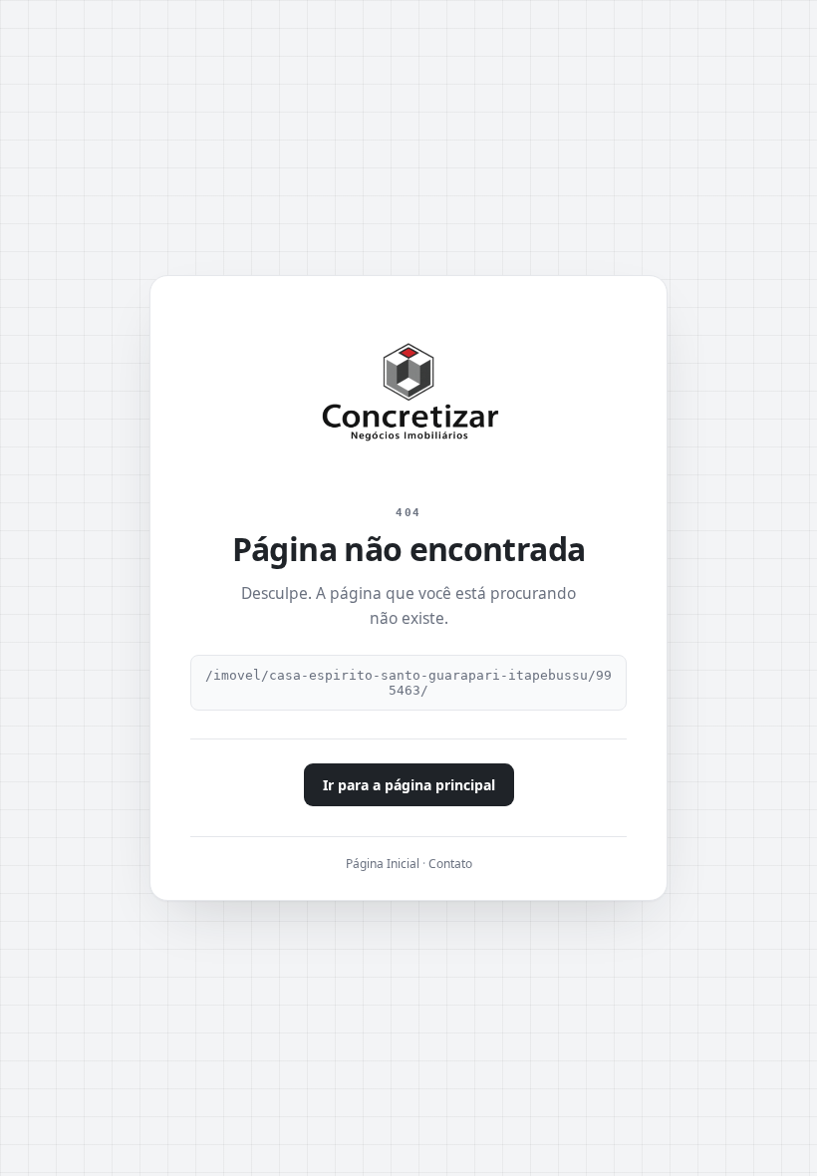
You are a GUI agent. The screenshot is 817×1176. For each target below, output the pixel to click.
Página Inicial (382, 863)
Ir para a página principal (409, 784)
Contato (450, 863)
